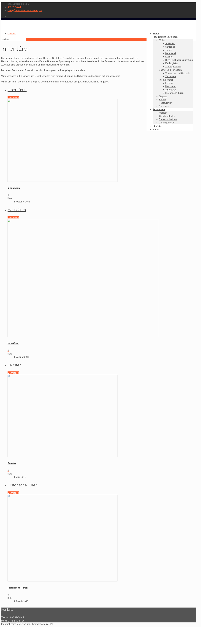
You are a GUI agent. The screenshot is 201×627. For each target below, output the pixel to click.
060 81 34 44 (14, 7)
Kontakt (12, 33)
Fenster (14, 365)
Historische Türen (23, 485)
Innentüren (17, 89)
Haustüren (17, 209)
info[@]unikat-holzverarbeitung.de (25, 10)
